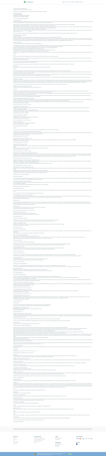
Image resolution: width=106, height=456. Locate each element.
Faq (13, 440)
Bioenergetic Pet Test (37, 441)
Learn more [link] (50, 454)
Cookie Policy (25, 31)
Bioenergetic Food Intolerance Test (39, 438)
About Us (14, 438)
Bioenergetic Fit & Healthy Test (38, 440)
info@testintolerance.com (59, 438)
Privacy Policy (15, 442)
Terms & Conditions (16, 441)
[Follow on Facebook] (76, 444)
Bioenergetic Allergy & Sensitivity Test (39, 439)
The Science (15, 439)
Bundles (35, 442)
